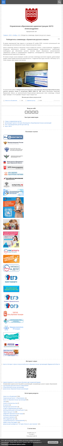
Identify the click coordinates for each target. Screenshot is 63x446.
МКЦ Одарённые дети (9, 419)
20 (19, 35)
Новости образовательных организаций (14, 400)
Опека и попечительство (10, 403)
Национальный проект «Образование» (14, 398)
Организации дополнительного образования (15, 385)
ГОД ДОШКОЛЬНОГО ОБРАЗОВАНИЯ (13, 420)
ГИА (4, 401)
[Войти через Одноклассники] (36, 112)
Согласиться (53, 442)
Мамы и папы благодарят (10, 422)
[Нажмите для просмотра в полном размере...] (31, 87)
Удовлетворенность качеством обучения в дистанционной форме (22, 382)
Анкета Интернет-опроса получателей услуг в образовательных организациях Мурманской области (31, 364)
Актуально (6, 405)
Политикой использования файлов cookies (13, 444)
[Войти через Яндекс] (33, 112)
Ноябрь (15, 35)
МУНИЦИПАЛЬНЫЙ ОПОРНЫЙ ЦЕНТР (14, 410)
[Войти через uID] (26, 112)
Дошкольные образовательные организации (15, 389)
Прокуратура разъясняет (10, 406)
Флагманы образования (10, 415)
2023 (10, 35)
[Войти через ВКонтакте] (29, 112)
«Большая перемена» (9, 417)
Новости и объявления (11, 100)
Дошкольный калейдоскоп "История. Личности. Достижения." (20, 424)
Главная (5, 35)
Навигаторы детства (9, 412)
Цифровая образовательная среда (13, 413)
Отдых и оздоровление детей (11, 408)
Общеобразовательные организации (13, 387)
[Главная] (31, 22)
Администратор (31, 100)
